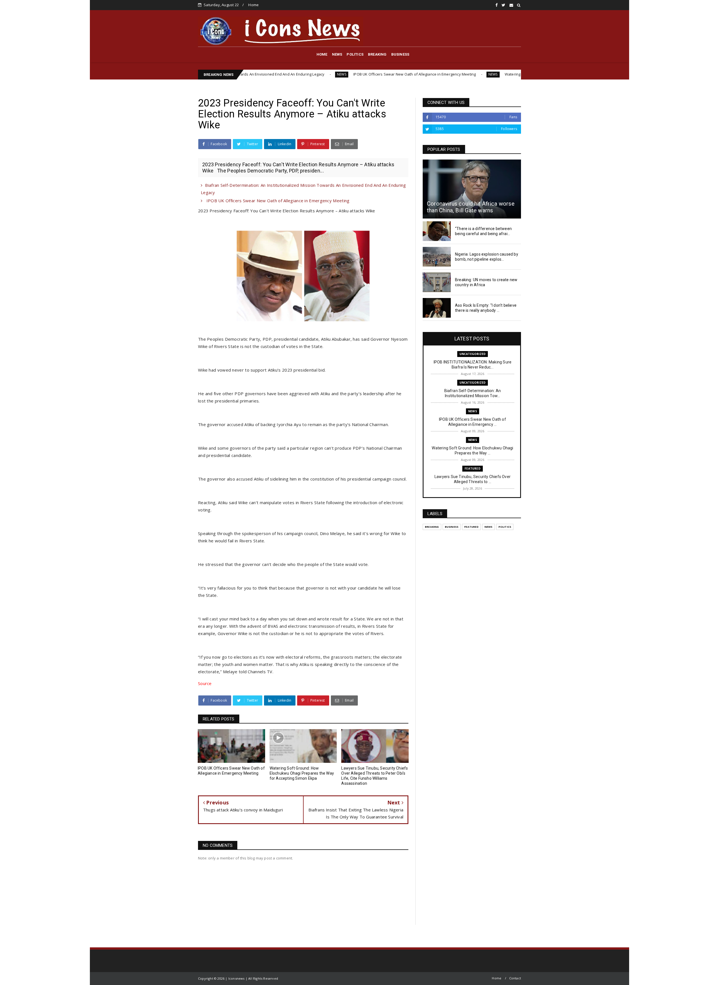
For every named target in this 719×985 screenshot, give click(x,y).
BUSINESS (400, 54)
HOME (322, 54)
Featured (473, 468)
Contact (515, 978)
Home (253, 4)
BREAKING (377, 54)
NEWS (337, 54)
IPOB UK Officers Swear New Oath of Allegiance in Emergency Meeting (358, 74)
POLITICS (355, 54)
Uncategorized (472, 354)
